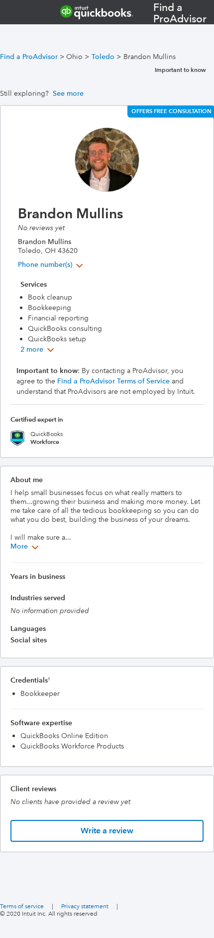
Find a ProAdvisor (29, 56)
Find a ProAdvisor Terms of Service (113, 380)
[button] (51, 264)
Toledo (103, 56)
